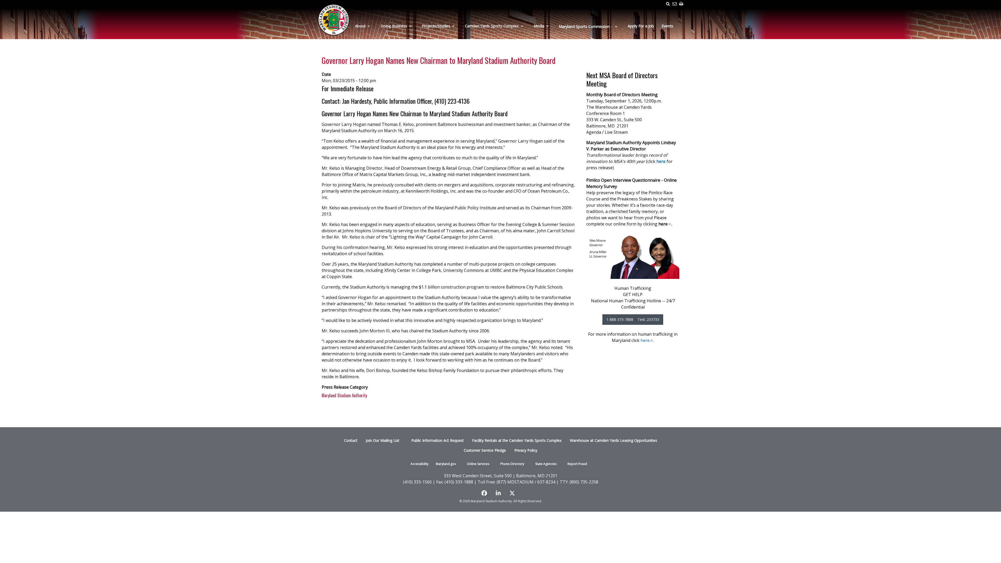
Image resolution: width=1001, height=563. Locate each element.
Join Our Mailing (382, 440)
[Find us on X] (514, 493)
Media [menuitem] (539, 25)
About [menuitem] (360, 25)
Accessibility (420, 464)
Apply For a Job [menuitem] (641, 25)
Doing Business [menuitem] (394, 25)
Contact (350, 440)
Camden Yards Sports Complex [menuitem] (492, 25)
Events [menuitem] (667, 25)
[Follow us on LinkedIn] (500, 493)
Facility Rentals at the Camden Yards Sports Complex (516, 440)
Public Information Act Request (437, 440)
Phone (512, 464)
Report (577, 464)
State (546, 464)
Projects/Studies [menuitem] (436, 25)
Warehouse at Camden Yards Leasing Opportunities (613, 440)
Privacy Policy (525, 450)
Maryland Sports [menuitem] (584, 26)
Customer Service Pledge (485, 450)
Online (478, 464)
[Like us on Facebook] (486, 493)
